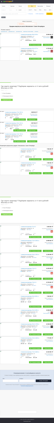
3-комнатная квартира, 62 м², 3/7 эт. (29, 48)
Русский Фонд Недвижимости (47, 150)
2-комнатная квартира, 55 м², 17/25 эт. (30, 324)
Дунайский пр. (29, 242)
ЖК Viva (20, 124)
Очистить (31, 13)
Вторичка (48, 6)
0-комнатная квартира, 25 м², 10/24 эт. (30, 338)
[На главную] (9, 1)
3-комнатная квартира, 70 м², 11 (28, 268)
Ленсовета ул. (29, 150)
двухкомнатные (12, 31)
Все (32, 6)
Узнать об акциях (43, 380)
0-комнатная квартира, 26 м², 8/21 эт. (30, 296)
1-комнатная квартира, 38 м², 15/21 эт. (30, 254)
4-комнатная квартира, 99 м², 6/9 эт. (29, 34)
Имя (3, 378)
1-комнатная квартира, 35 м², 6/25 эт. (30, 310)
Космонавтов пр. (30, 353)
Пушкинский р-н (24, 36)
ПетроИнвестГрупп (33, 114)
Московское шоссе (15, 124)
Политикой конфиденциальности (27, 385)
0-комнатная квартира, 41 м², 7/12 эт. (14, 134)
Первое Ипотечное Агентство (47, 256)
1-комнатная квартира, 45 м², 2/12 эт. (14, 123)
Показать (49, 13)
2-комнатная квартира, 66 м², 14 (28, 149)
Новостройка (40, 6)
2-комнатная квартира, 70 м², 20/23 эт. (30, 240)
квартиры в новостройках (28, 31)
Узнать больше (48, 44)
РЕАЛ (49, 50)
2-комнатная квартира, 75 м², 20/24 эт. (30, 352)
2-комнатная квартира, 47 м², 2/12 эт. (14, 112)
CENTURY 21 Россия (46, 36)
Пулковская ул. (30, 270)
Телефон (21, 378)
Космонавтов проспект (31, 325)
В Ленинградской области (8, 96)
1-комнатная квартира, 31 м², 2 (28, 162)
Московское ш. (30, 36)
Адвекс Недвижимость (49, 242)
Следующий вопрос (7, 99)
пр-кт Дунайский (30, 256)
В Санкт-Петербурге (7, 93)
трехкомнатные (19, 31)
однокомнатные (4, 31)
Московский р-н (24, 150)
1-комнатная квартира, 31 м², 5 (28, 226)
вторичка (36, 31)
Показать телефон (36, 44)
